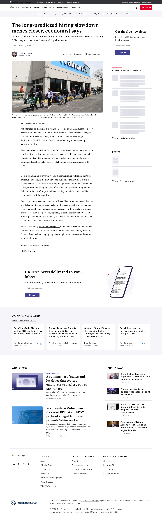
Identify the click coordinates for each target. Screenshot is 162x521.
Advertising (76, 461)
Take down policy (82, 512)
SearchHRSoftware (73, 2)
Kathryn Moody (25, 53)
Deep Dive (26, 8)
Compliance (35, 14)
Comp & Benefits (65, 14)
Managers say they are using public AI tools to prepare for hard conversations (132, 408)
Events (51, 8)
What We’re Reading (49, 486)
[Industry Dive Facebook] (18, 464)
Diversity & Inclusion (81, 14)
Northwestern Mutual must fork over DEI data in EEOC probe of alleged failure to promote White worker (65, 414)
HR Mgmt (95, 14)
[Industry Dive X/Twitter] (23, 464)
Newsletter (44, 473)
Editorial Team (46, 465)
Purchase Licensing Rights (51, 477)
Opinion (36, 8)
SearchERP (61, 2)
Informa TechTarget (91, 500)
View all (115, 138)
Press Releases (62, 8)
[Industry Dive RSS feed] (28, 464)
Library (44, 8)
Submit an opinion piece (82, 469)
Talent (44, 14)
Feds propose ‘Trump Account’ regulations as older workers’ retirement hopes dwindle (134, 426)
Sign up (148, 7)
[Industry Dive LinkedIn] (13, 464)
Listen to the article (35, 123)
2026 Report (76, 8)
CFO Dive (40, 2)
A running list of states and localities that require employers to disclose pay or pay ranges (66, 382)
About (43, 461)
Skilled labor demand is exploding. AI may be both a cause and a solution (135, 376)
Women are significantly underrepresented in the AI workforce (135, 391)
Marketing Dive (50, 2)
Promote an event (127, 181)
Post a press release (128, 138)
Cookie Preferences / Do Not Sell (105, 512)
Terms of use (68, 512)
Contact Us (45, 469)
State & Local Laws (123, 14)
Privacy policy (55, 512)
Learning (53, 14)
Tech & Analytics (107, 14)
